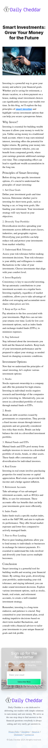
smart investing (24, 109)
